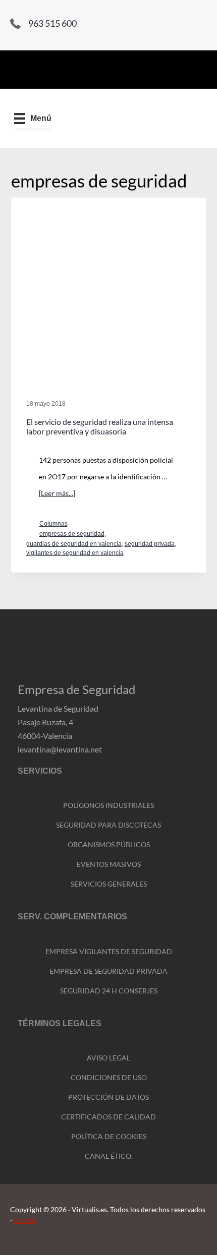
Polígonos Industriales (108, 805)
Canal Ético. (109, 1156)
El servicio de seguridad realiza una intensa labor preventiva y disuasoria (99, 426)
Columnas (53, 523)
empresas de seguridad (71, 533)
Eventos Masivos (109, 864)
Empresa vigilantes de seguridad (108, 951)
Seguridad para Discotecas (108, 825)
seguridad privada (150, 543)
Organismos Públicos (109, 844)
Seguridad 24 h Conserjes (108, 990)
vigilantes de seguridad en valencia (75, 552)
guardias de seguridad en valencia (74, 543)
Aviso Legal (108, 1057)
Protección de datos (108, 1097)
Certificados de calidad (108, 1116)
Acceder (25, 1220)
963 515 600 (52, 23)
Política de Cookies (108, 1136)
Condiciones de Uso (109, 1077)
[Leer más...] (57, 494)
